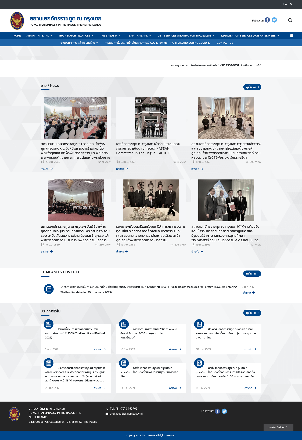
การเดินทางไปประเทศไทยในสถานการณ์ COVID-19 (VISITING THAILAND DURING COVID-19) (158, 43)
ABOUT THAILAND (37, 35)
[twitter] (274, 20)
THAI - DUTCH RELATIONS (75, 35)
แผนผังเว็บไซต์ (276, 427)
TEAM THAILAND (137, 35)
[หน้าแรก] (17, 21)
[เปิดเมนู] (291, 35)
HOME (17, 35)
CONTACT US (225, 43)
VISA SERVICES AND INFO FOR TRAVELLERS (184, 35)
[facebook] (267, 20)
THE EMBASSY (109, 35)
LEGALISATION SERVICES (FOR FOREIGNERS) (248, 35)
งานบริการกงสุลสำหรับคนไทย (77, 43)
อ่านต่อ (45, 169)
